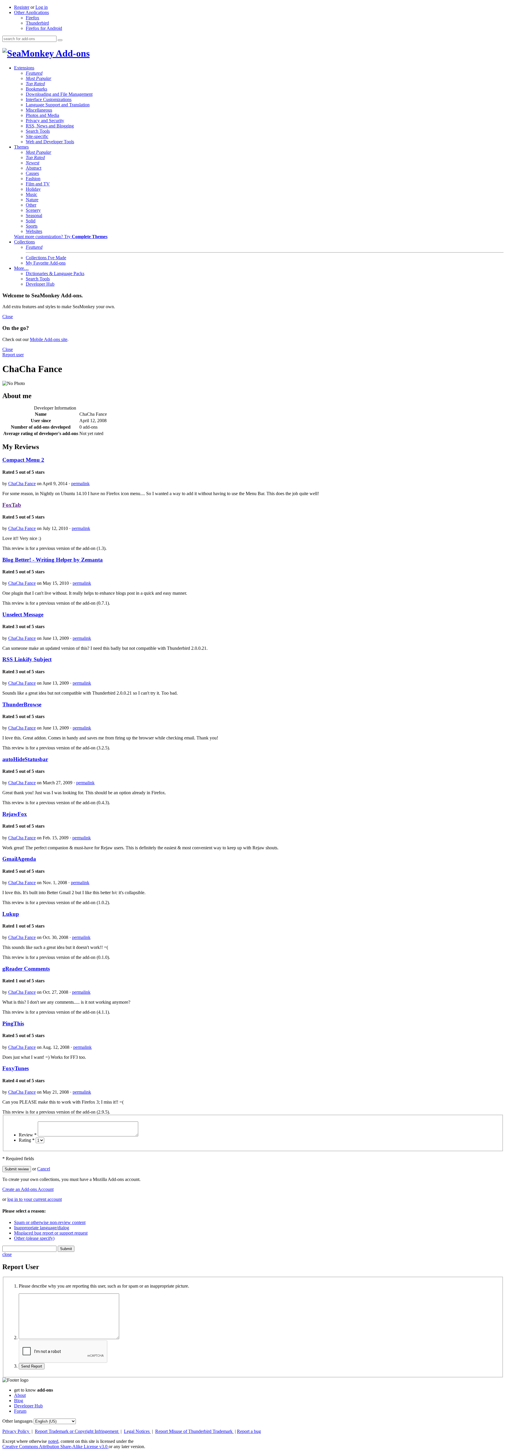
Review (28, 1134)
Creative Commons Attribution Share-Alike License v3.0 (55, 1446)
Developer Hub (40, 284)
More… (21, 268)
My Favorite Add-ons (46, 262)
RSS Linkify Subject (27, 659)
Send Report (31, 1366)
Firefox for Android (44, 28)
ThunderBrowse (21, 704)
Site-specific (37, 136)
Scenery (33, 210)
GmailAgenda (19, 859)
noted (53, 1441)
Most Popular (38, 78)
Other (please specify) (34, 1238)
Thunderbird (37, 23)
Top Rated (35, 83)
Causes (32, 173)
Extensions (24, 67)
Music (31, 194)
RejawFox (14, 814)
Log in (41, 7)
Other (31, 204)
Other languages (17, 1421)
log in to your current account (34, 1199)
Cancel (43, 1168)
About (20, 1395)
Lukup (10, 914)
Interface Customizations (48, 99)
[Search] (60, 40)
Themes (21, 146)
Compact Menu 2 (23, 460)
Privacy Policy (16, 1431)
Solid (30, 220)
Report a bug (249, 1431)
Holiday (33, 189)
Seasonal (34, 215)
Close (7, 316)
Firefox (32, 17)
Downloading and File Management (59, 94)
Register (21, 7)
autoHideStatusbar (25, 759)
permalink (80, 483)
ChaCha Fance (22, 483)
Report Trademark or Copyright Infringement (77, 1431)
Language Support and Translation (58, 104)
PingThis (13, 1023)
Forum (20, 1411)
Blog (18, 1400)
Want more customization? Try (60, 236)
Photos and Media (42, 115)
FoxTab (11, 505)
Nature (32, 199)
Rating (27, 1140)
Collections (24, 241)
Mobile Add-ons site (48, 339)
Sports (31, 226)
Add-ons (72, 53)
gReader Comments (26, 969)
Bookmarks (36, 88)
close (7, 1254)
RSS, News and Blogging (50, 125)
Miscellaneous (39, 110)
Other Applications (31, 12)
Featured (34, 73)
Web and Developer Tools (50, 141)
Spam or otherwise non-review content (50, 1222)
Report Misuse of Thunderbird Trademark (194, 1431)
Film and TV (38, 183)
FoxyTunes (15, 1068)
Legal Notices (137, 1431)
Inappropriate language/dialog (41, 1227)
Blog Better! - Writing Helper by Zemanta (52, 560)
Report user (13, 354)
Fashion (33, 178)
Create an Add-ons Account (28, 1189)
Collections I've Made (46, 257)
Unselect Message (22, 614)
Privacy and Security (45, 120)
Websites (34, 231)
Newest (32, 162)
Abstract (33, 168)
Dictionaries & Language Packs (55, 273)
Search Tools (38, 131)
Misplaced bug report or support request (51, 1232)
